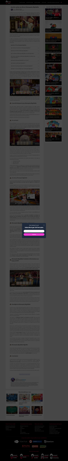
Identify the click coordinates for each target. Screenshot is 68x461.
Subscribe (34, 234)
